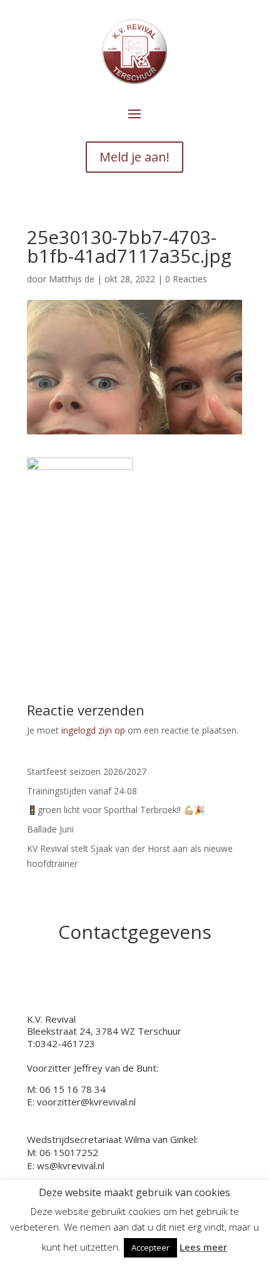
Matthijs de (71, 279)
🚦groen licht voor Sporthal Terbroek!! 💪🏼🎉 (116, 810)
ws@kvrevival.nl (70, 1165)
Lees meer (203, 1247)
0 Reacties (186, 279)
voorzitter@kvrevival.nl (86, 1101)
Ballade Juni (50, 829)
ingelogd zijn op (93, 730)
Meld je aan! (134, 156)
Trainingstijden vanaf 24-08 (82, 791)
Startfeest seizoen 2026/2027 (86, 771)
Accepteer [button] (150, 1247)
